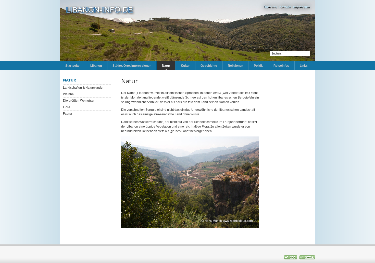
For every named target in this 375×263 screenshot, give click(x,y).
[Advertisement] (289, 154)
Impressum (301, 7)
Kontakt (285, 7)
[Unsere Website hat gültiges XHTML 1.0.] (307, 258)
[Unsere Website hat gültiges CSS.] (291, 258)
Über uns (270, 7)
